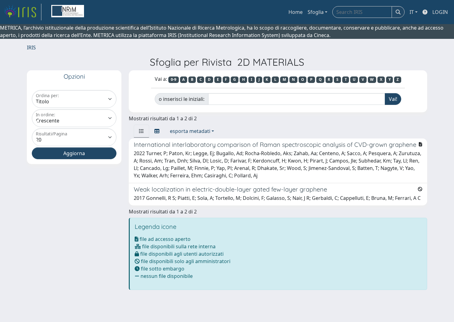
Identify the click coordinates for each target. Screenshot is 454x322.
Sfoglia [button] (316, 12)
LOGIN (440, 12)
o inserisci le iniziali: (181, 99)
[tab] (141, 131)
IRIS (31, 47)
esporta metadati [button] (190, 131)
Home (295, 12)
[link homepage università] (67, 12)
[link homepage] (22, 12)
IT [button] (412, 12)
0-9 (173, 79)
